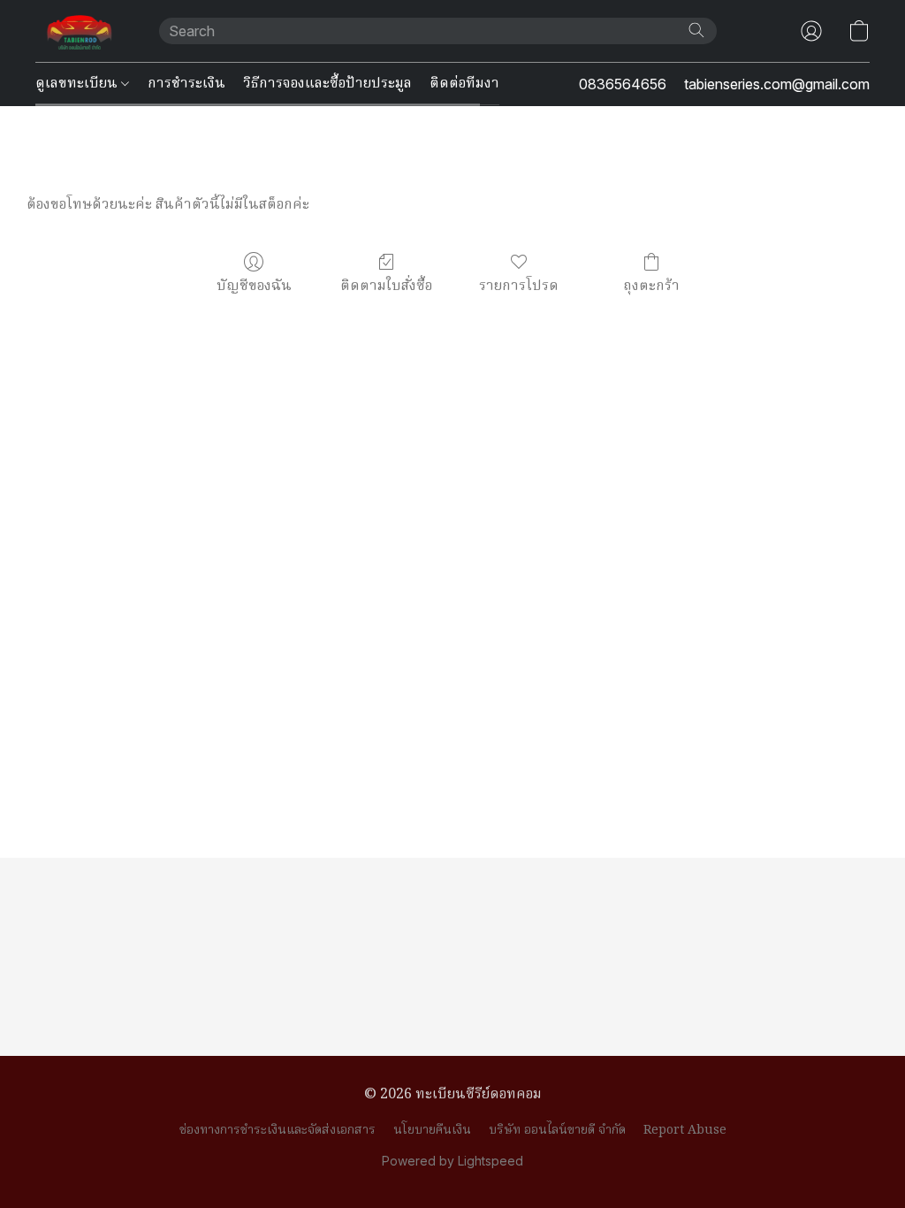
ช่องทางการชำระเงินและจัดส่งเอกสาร (277, 1130)
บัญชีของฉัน (254, 286)
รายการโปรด (519, 286)
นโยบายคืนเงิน (432, 1130)
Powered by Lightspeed (452, 1160)
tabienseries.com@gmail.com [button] (777, 84)
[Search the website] (696, 30)
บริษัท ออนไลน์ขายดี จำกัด (557, 1130)
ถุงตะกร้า (651, 286)
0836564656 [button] (622, 84)
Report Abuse (684, 1130)
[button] (79, 31)
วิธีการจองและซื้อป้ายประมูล (327, 84)
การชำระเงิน (186, 84)
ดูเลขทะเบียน (78, 84)
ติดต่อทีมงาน (470, 84)
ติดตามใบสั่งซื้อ (386, 286)
